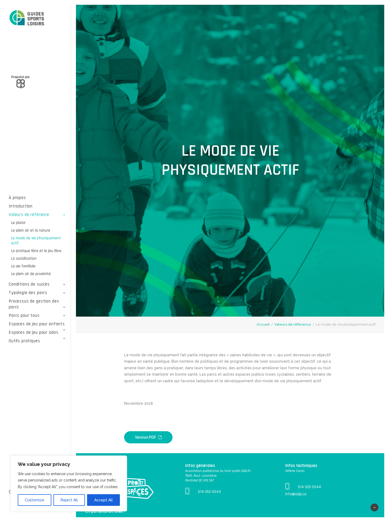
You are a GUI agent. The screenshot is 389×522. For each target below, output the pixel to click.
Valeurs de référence (29, 215)
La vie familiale (23, 266)
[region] (69, 484)
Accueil (263, 324)
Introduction (21, 206)
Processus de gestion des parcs (34, 304)
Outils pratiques (24, 341)
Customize (34, 500)
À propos (17, 198)
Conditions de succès (29, 284)
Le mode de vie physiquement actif (36, 241)
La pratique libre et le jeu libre (36, 250)
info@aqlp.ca (295, 494)
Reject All (69, 500)
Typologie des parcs (28, 293)
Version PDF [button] (145, 437)
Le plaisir (18, 222)
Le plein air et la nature (30, 230)
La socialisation (24, 258)
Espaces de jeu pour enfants (37, 324)
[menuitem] (37, 198)
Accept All (103, 500)
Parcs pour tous (24, 315)
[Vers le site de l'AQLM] (37, 79)
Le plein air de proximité (31, 273)
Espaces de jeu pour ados (33, 332)
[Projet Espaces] (37, 18)
